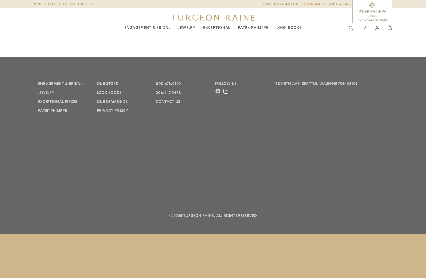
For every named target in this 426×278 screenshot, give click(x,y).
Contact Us (339, 4)
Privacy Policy (112, 110)
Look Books (289, 28)
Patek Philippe (253, 28)
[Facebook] (218, 91)
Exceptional (216, 28)
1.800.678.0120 (313, 4)
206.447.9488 (168, 93)
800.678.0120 (168, 84)
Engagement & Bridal (147, 28)
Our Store (107, 84)
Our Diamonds (112, 102)
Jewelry (186, 28)
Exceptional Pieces (57, 102)
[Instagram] (226, 91)
